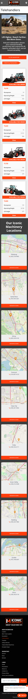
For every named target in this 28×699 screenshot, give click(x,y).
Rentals (4, 658)
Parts (3, 655)
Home (3, 664)
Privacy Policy (5, 673)
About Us (4, 669)
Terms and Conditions (7, 675)
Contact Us (5, 671)
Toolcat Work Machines (8, 645)
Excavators (4, 636)
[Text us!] (22, 696)
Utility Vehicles (6, 642)
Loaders (4, 631)
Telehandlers (5, 638)
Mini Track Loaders (7, 634)
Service (4, 653)
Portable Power (6, 647)
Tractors (4, 640)
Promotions (5, 666)
